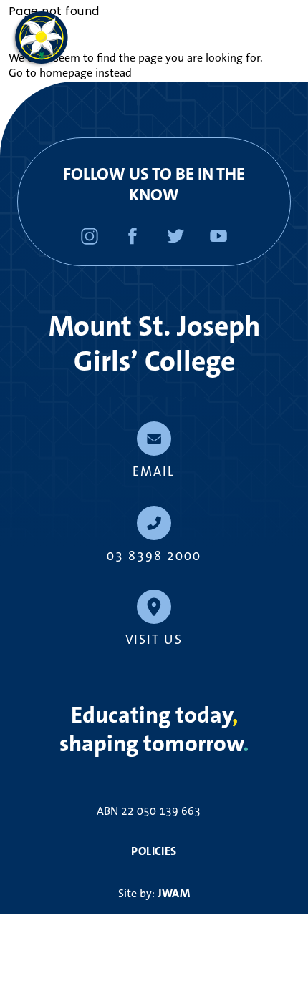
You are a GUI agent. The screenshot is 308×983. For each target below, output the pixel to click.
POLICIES (154, 851)
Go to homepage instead (70, 73)
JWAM (174, 893)
